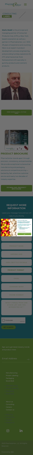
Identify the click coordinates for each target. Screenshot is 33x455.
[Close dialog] (31, 220)
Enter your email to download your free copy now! (24, 234)
